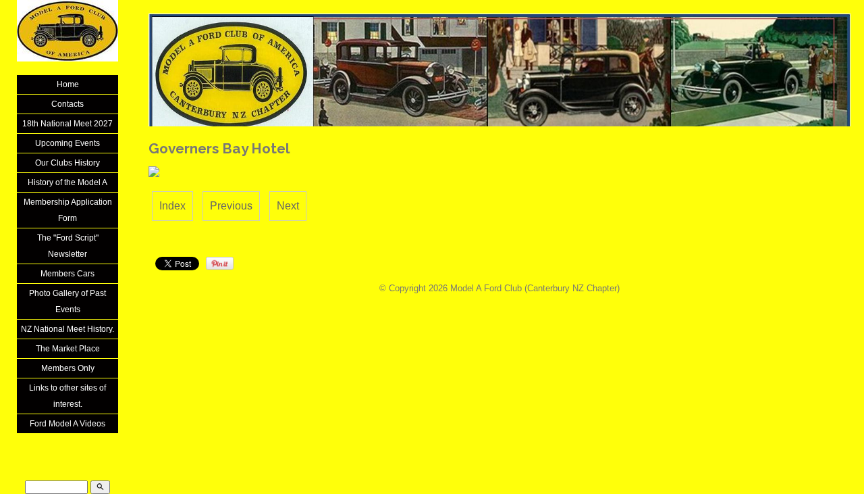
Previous (231, 206)
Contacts (67, 104)
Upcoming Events (67, 143)
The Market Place (68, 348)
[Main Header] (499, 76)
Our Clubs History (67, 163)
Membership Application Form (68, 210)
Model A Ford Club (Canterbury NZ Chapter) (535, 288)
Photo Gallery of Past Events (67, 301)
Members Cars (67, 273)
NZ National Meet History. (67, 329)
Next (288, 206)
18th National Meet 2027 (67, 123)
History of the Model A (67, 182)
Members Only (67, 368)
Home (68, 84)
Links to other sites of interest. (67, 396)
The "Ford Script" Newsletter (68, 246)
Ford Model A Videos (67, 423)
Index (172, 206)
